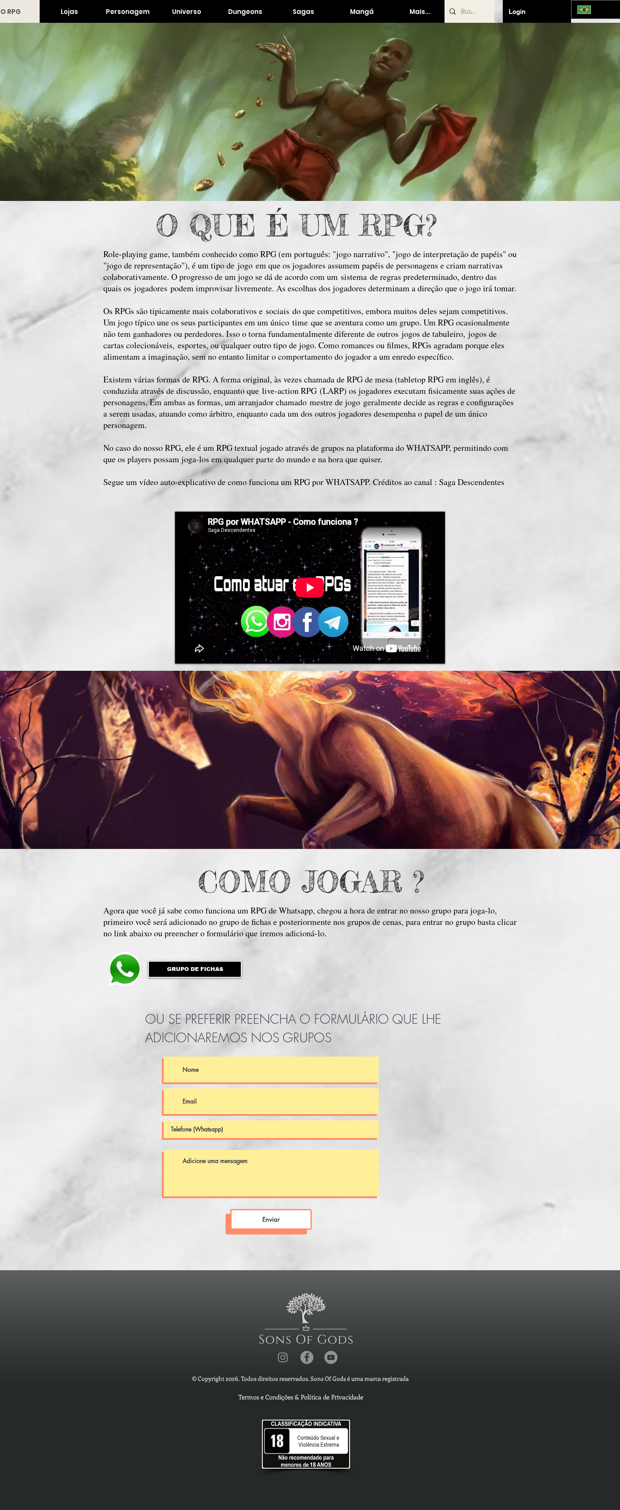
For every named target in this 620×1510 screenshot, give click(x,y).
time (300, 322)
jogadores (150, 288)
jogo (245, 265)
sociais (277, 311)
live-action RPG (289, 390)
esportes (192, 345)
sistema (354, 276)
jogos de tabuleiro (432, 333)
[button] (69, 11)
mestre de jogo (335, 402)
